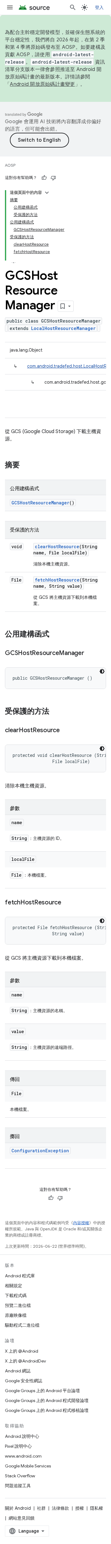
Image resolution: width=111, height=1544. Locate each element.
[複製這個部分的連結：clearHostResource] (66, 730)
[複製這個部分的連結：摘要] (26, 465)
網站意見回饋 (22, 1518)
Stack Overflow (20, 1476)
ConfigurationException (40, 1151)
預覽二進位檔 (18, 1305)
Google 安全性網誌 (23, 1380)
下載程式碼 (16, 1295)
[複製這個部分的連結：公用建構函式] (55, 634)
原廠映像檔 (16, 1315)
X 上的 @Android (21, 1351)
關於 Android (18, 1508)
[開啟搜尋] (72, 7)
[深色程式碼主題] (102, 671)
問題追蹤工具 (18, 1485)
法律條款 (60, 1508)
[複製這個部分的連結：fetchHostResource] (67, 903)
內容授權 (81, 1222)
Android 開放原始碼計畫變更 (42, 84)
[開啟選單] (10, 7)
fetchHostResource (57, 580)
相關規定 (13, 1285)
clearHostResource (57, 546)
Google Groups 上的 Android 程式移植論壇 (46, 1410)
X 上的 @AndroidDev (25, 1361)
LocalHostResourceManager (63, 328)
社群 (41, 1508)
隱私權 (96, 1508)
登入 (99, 7)
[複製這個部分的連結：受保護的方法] (55, 712)
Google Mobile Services (28, 1466)
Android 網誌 (18, 1371)
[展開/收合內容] (47, 192)
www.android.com (23, 1456)
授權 (79, 1508)
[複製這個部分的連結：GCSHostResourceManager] (90, 653)
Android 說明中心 (22, 1436)
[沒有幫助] (53, 177)
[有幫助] (44, 177)
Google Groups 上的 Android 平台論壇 (42, 1390)
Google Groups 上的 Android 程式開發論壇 (46, 1400)
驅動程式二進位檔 (22, 1325)
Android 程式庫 (20, 1276)
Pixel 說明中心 (18, 1446)
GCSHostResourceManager (40, 503)
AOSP (10, 165)
